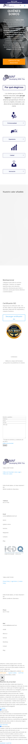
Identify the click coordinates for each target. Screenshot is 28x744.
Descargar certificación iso (14, 317)
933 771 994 (14, 1)
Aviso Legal (17, 472)
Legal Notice (14, 581)
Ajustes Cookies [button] (12, 673)
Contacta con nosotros (14, 61)
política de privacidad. (8, 443)
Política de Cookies (7, 474)
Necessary (4, 710)
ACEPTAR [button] (21, 673)
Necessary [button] (2, 708)
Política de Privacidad (8, 472)
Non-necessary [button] (4, 724)
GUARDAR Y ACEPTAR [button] (5, 743)
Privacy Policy (6, 581)
